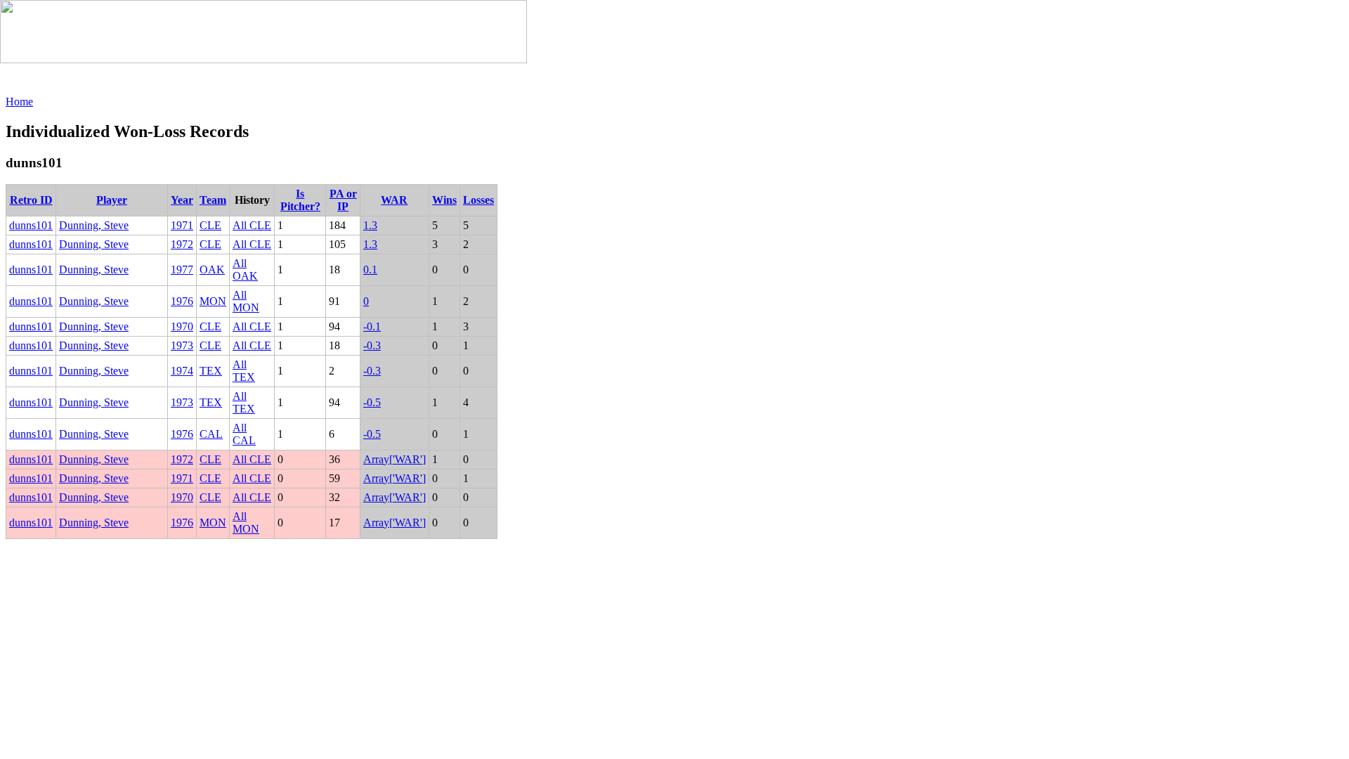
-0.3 (372, 345)
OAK (212, 269)
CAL (211, 434)
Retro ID (31, 200)
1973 (182, 345)
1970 (182, 326)
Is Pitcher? (300, 200)
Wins (444, 200)
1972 (182, 244)
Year (182, 200)
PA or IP (343, 200)
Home (19, 102)
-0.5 (372, 402)
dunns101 (31, 225)
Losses (478, 200)
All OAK (245, 269)
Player (111, 200)
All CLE (252, 225)
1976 (182, 301)
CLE (210, 225)
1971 (182, 225)
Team (213, 200)
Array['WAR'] (394, 459)
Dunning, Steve (94, 225)
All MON (246, 301)
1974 (182, 371)
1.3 (370, 225)
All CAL (244, 434)
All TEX (244, 370)
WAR (394, 200)
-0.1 (372, 326)
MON (213, 301)
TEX (211, 371)
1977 (182, 269)
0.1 (370, 269)
